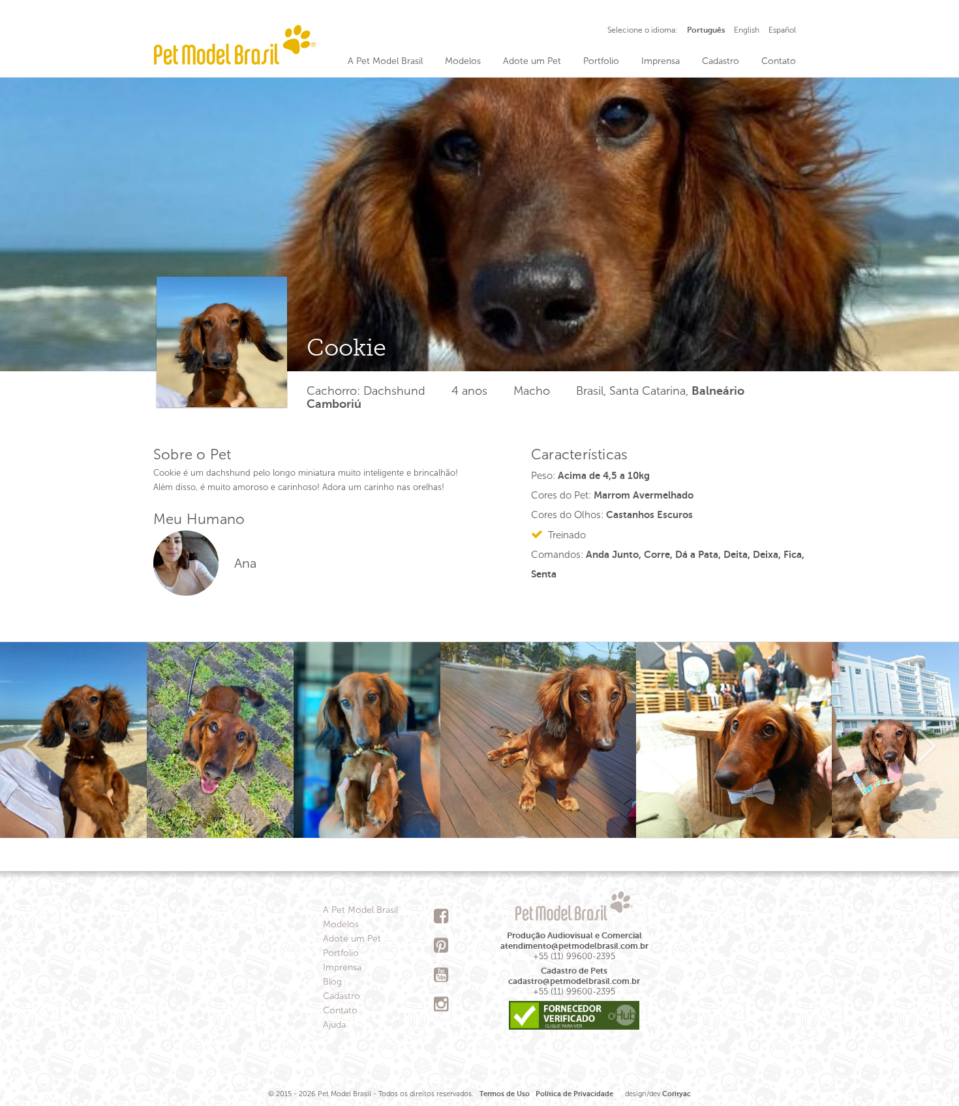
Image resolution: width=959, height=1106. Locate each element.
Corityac (676, 1094)
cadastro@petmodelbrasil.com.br (574, 981)
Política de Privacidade (574, 1094)
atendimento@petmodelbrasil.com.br (574, 946)
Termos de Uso (505, 1094)
